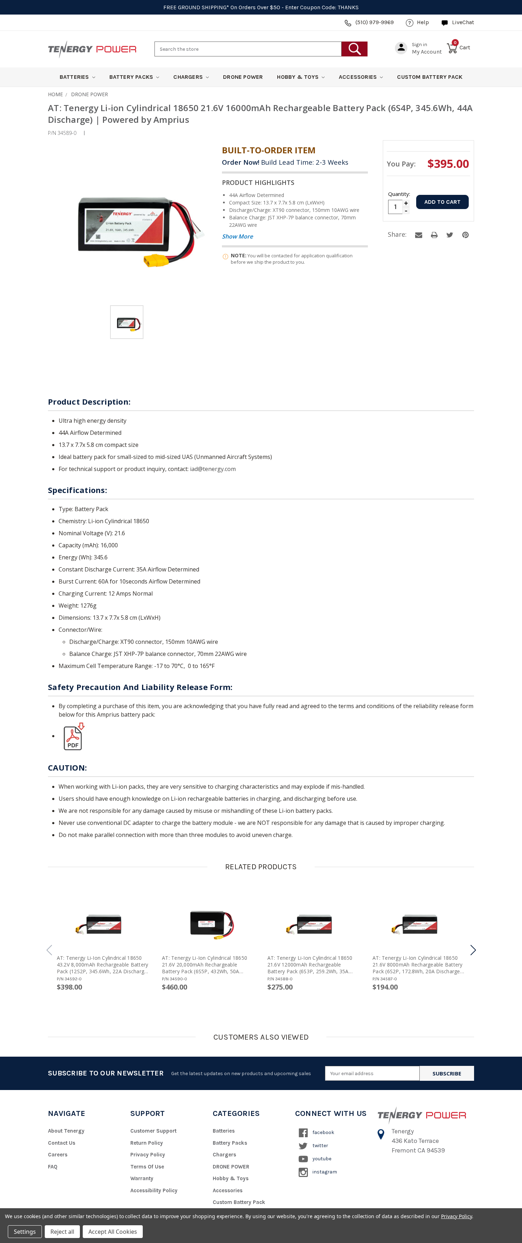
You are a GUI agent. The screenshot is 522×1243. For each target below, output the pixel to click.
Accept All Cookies (112, 1232)
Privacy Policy (147, 1154)
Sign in (419, 45)
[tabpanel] (126, 323)
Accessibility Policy (154, 1190)
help (423, 22)
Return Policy (146, 1143)
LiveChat (463, 22)
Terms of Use (147, 1166)
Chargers (188, 76)
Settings (25, 1232)
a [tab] (418, 235)
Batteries (75, 76)
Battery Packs (132, 76)
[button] (473, 950)
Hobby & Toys (298, 76)
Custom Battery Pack (429, 76)
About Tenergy (66, 1131)
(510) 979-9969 (374, 22)
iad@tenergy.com (213, 469)
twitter (319, 1146)
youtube (321, 1159)
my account (427, 51)
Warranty (141, 1178)
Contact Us (61, 1143)
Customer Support (153, 1131)
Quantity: (398, 193)
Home (55, 94)
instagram (324, 1172)
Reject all (62, 1232)
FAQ (53, 1166)
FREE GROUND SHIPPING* (196, 7)
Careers (57, 1154)
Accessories (358, 76)
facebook (322, 1132)
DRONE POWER (243, 76)
